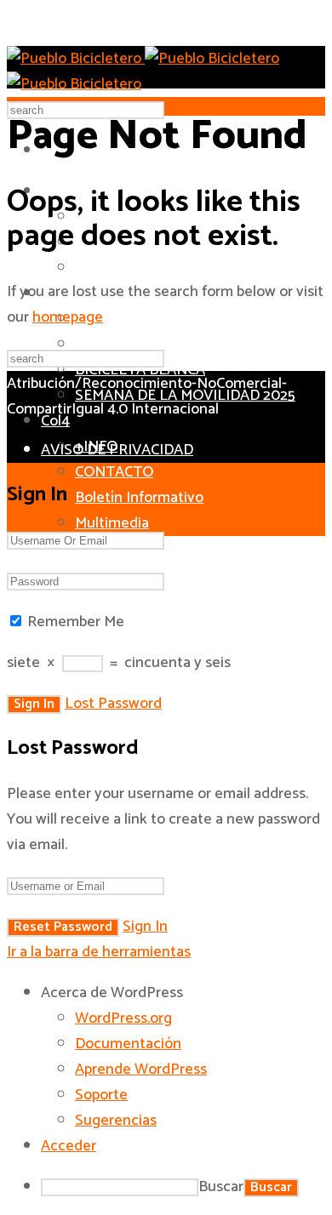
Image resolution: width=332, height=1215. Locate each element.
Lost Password (113, 703)
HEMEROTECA (123, 268)
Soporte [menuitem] (101, 1095)
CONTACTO (114, 472)
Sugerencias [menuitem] (116, 1120)
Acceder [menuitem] (68, 1146)
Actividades (129, 317)
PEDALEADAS (121, 344)
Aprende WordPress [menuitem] (141, 1069)
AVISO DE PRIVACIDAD (117, 450)
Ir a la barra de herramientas (99, 952)
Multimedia (112, 523)
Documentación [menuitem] (128, 1044)
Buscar (220, 1187)
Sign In (145, 926)
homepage (67, 317)
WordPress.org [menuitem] (123, 1018)
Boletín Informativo (139, 498)
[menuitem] (183, 993)
